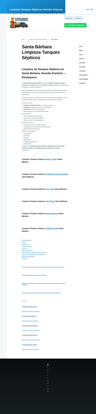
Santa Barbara (27, 133)
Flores (81, 55)
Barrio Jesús (27, 139)
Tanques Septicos (26, 240)
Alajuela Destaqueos (27, 250)
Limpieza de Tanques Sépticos (29, 316)
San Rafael (82, 71)
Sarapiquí (82, 83)
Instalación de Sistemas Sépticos (29, 306)
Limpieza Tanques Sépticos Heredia (38, 39)
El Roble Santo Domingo (30, 141)
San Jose (24, 248)
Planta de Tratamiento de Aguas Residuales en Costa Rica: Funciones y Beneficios (43, 267)
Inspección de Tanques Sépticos (29, 344)
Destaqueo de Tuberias (28, 256)
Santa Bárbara (52, 213)
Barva (81, 46)
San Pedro (26, 135)
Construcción (25, 244)
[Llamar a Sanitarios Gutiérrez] (35, 22)
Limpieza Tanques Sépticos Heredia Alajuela (36, 9)
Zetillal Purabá (52, 228)
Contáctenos (25, 150)
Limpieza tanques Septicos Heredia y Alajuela (34, 252)
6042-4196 (69, 18)
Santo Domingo (83, 79)
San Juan (26, 137)
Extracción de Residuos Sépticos (29, 335)
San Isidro (82, 63)
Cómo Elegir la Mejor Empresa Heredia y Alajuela (34, 275)
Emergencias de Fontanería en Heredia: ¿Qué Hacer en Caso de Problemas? (41, 292)
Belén (80, 50)
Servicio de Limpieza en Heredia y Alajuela (33, 254)
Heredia (81, 59)
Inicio (23, 39)
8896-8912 (79, 18)
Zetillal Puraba (27, 143)
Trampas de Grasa (27, 246)
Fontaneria (25, 258)
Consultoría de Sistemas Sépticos (29, 325)
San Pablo (82, 67)
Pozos (23, 242)
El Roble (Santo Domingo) (57, 174)
